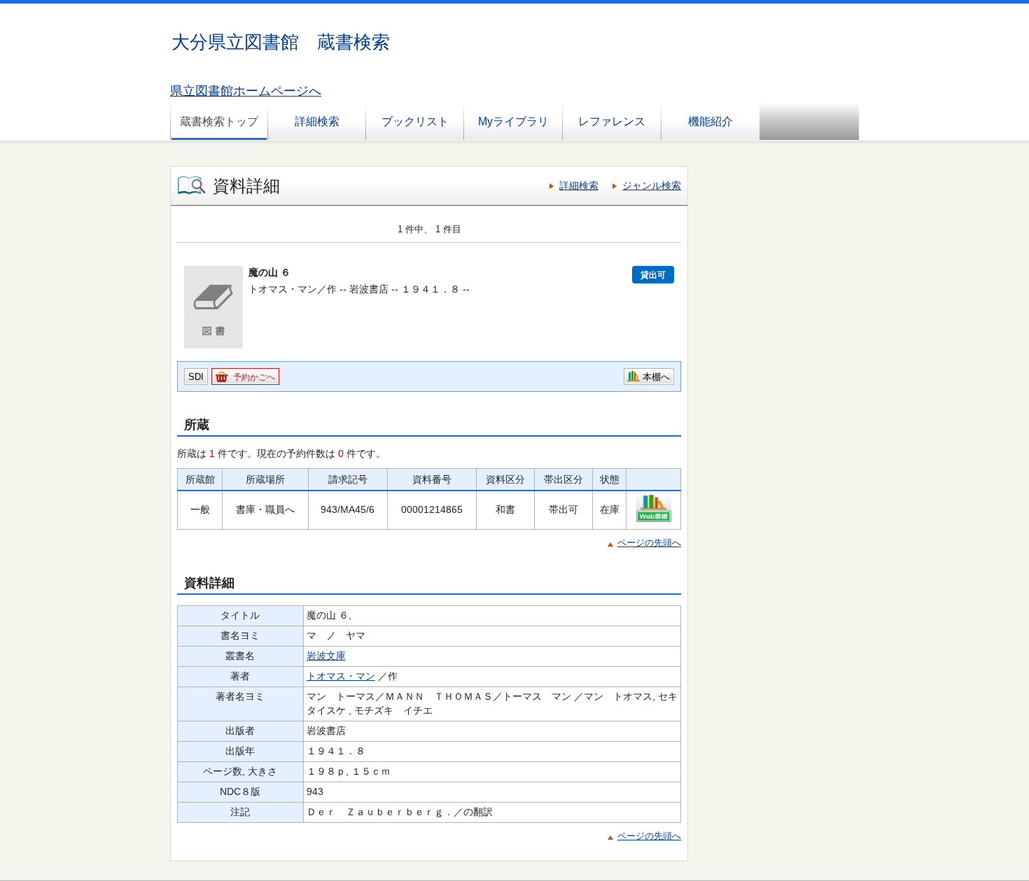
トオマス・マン (341, 676)
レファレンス (611, 121)
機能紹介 (710, 121)
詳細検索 (317, 121)
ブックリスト (415, 121)
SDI (196, 377)
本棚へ (656, 377)
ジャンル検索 (651, 185)
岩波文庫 (326, 655)
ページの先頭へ (649, 542)
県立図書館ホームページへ (245, 91)
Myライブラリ (513, 121)
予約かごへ (254, 377)
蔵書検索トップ (219, 121)
